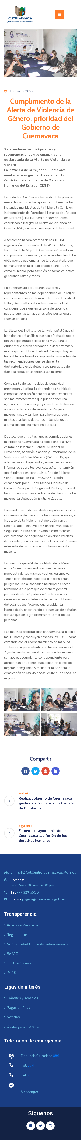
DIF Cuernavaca (19, 963)
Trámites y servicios (22, 998)
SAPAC (12, 954)
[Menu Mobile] (59, 14)
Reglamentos (17, 935)
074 (31, 1065)
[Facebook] (25, 771)
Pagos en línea (18, 1007)
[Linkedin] (55, 771)
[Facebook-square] (30, 1125)
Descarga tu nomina (23, 1026)
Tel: (24, 892)
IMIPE (11, 973)
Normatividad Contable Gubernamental (38, 944)
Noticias (13, 1017)
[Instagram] (50, 1125)
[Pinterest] (45, 771)
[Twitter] (35, 771)
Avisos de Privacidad (23, 925)
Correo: (38, 899)
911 (31, 1075)
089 (56, 1056)
